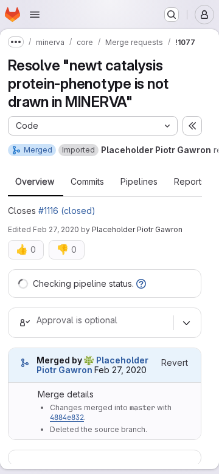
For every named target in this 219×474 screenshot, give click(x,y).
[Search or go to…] (171, 14)
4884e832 (67, 417)
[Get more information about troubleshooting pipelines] (141, 283)
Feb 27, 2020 (56, 229)
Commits (87, 182)
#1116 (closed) (67, 210)
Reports (190, 182)
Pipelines (139, 182)
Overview (34, 182)
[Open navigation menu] (34, 14)
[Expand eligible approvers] (186, 322)
